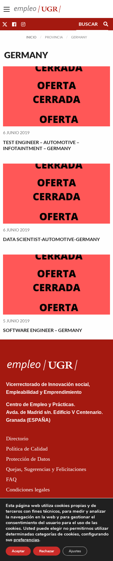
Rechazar (46, 551)
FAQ (11, 479)
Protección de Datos (28, 459)
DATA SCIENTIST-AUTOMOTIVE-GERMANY (51, 239)
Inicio (31, 37)
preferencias (26, 539)
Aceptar (18, 551)
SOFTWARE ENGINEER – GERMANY (42, 330)
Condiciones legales (28, 490)
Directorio (17, 439)
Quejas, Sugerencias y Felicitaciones (46, 469)
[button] (5, 24)
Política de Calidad (27, 449)
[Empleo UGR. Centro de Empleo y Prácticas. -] (37, 8)
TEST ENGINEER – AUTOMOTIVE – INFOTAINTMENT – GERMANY (41, 145)
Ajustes (75, 551)
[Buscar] (105, 24)
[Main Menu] (7, 9)
